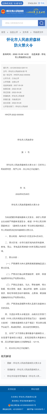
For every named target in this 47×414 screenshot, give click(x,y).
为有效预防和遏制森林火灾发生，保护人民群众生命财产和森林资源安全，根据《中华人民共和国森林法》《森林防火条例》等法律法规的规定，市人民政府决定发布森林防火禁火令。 (23, 223)
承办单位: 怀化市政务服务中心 (24, 400)
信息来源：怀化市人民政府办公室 (30, 56)
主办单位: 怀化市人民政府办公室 (23, 396)
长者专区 (18, 3)
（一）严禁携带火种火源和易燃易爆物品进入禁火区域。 (23, 265)
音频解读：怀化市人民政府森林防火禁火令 (25, 369)
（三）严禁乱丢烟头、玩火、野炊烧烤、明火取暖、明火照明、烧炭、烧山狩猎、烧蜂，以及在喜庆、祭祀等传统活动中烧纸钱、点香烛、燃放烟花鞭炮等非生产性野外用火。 (23, 291)
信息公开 (14, 32)
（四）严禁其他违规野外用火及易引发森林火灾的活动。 (23, 305)
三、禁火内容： (12, 257)
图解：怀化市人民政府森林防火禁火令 (24, 362)
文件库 (26, 32)
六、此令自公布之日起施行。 (18, 348)
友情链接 (12, 389)
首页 (3, 32)
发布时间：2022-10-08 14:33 (16, 54)
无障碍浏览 (7, 3)
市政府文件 (38, 32)
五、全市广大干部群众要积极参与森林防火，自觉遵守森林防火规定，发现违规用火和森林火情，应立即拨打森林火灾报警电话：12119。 (23, 337)
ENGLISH (32, 3)
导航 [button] (42, 3)
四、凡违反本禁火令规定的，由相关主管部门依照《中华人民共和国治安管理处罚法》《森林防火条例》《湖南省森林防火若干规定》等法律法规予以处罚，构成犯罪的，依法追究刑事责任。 (23, 320)
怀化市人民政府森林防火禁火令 (26, 204)
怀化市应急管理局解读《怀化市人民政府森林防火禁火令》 (25, 376)
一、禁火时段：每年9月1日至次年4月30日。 (25, 236)
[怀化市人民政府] (12, 11)
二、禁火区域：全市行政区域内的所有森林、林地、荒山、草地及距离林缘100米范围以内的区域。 (23, 246)
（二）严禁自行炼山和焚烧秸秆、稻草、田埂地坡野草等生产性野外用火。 (23, 276)
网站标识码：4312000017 (13, 409)
